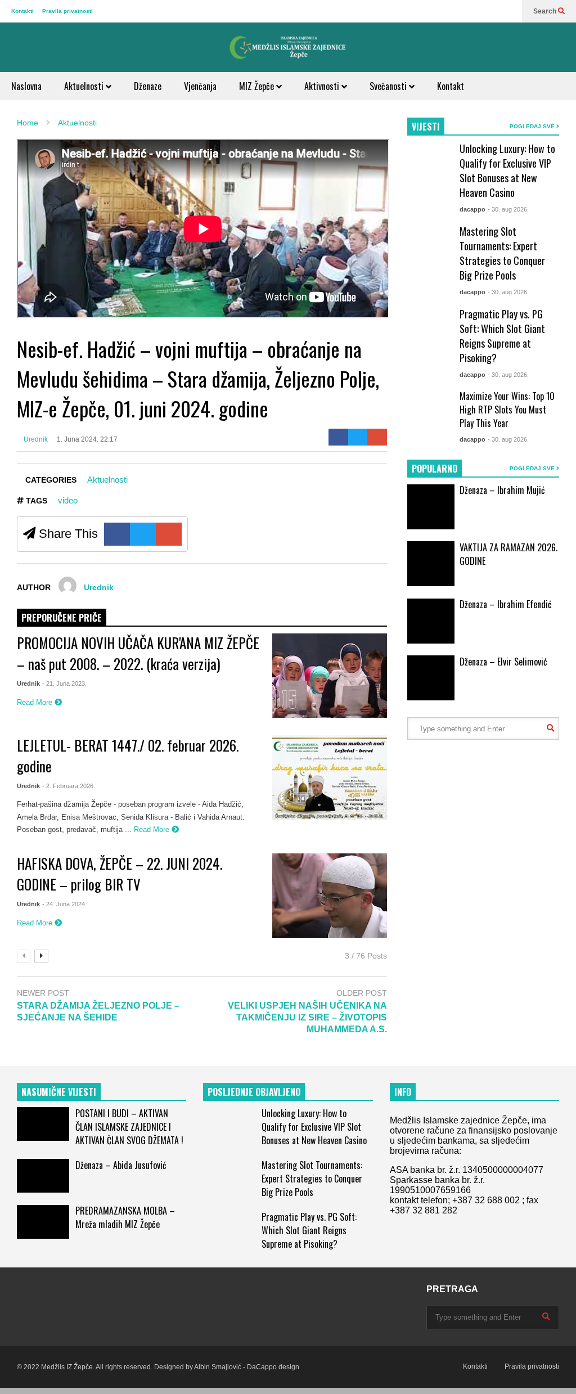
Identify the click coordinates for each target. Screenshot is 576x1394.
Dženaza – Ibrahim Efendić (506, 604)
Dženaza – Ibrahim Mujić (502, 490)
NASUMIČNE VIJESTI (58, 1092)
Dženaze (147, 86)
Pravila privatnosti (67, 11)
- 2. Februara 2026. (68, 786)
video (68, 500)
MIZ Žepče (257, 86)
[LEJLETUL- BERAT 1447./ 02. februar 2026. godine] (329, 777)
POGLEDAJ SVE (533, 126)
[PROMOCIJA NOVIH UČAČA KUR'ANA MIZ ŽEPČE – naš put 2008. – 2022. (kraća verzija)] (329, 675)
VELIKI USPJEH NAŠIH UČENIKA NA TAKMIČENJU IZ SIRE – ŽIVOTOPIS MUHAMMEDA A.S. (307, 1017)
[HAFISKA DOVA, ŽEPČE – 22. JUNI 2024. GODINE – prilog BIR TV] (329, 895)
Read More (36, 702)
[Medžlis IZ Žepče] (288, 47)
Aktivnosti (322, 86)
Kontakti (22, 11)
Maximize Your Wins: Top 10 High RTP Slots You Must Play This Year (507, 409)
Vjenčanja (200, 86)
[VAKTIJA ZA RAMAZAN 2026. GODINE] (430, 563)
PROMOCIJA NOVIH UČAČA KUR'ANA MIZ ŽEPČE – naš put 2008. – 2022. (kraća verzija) (138, 653)
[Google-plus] (377, 437)
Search (545, 11)
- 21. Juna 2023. (64, 683)
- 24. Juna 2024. (64, 904)
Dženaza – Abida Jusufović (120, 1165)
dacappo (472, 209)
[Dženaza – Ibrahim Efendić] (430, 621)
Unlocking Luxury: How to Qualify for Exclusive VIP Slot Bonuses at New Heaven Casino (507, 170)
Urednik (35, 439)
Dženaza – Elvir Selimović (503, 661)
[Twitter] (358, 437)
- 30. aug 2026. (508, 209)
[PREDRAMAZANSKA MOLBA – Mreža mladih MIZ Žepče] (43, 1222)
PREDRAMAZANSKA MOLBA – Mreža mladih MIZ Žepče (125, 1217)
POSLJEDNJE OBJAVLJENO (254, 1092)
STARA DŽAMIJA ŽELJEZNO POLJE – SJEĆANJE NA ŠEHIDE (98, 1011)
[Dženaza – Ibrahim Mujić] (430, 506)
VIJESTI (426, 126)
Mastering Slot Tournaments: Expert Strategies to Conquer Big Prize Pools (502, 253)
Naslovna (26, 86)
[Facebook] (338, 437)
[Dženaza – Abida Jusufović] (43, 1176)
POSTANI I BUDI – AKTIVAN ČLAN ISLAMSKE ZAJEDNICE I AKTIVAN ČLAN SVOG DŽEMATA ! (129, 1127)
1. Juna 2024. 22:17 (87, 439)
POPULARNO (434, 468)
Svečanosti (389, 86)
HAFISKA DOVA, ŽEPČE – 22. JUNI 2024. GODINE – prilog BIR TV (119, 873)
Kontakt (450, 86)
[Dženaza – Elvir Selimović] (430, 677)
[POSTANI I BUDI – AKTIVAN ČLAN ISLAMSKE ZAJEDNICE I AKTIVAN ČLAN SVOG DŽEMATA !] (43, 1124)
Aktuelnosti (85, 86)
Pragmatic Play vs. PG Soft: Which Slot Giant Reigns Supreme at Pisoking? (502, 336)
